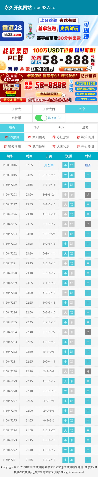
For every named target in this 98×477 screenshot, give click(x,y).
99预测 (14, 137)
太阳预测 (38, 137)
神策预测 (87, 137)
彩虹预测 (63, 137)
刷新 (88, 165)
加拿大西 (48, 109)
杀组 (36, 127)
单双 (85, 127)
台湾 (81, 109)
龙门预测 (38, 146)
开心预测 (87, 146)
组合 (12, 127)
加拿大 (16, 109)
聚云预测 (14, 146)
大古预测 (63, 146)
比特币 (16, 118)
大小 (61, 127)
